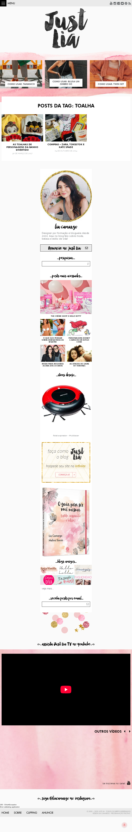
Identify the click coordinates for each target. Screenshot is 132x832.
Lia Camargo (104, 813)
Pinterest (126, 3)
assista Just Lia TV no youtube (66, 644)
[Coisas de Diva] (48, 580)
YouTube (111, 3)
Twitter (122, 3)
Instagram (114, 3)
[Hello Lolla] (66, 570)
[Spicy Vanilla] (48, 570)
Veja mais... (48, 588)
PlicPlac (127, 813)
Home (5, 813)
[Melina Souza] (83, 570)
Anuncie (47, 813)
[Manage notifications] (124, 824)
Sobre (18, 813)
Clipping (31, 813)
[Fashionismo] (83, 580)
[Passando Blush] (66, 580)
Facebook (118, 3)
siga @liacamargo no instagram (66, 798)
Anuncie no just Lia (64, 248)
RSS (129, 3)
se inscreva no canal (114, 783)
